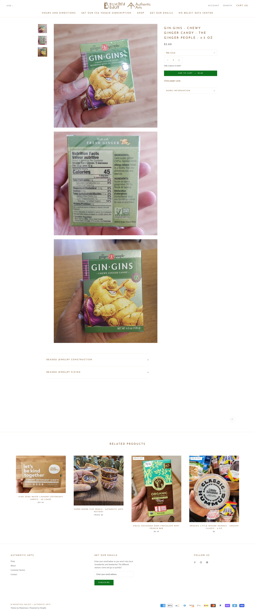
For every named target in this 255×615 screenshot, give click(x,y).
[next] (247, 491)
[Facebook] (195, 562)
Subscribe (104, 582)
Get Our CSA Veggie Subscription (106, 13)
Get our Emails (161, 13)
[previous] (8, 491)
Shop (140, 13)
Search (227, 6)
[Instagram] (201, 562)
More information (178, 91)
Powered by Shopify (38, 608)
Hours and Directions (59, 13)
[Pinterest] (207, 562)
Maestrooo (23, 608)
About (13, 565)
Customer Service (18, 570)
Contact (14, 574)
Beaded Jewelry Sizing (63, 372)
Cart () (242, 6)
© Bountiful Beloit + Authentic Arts (30, 604)
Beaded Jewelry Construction (69, 360)
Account (213, 6)
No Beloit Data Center (196, 13)
